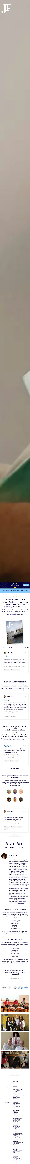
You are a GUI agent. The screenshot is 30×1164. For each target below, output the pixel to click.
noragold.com (21, 903)
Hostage (7, 699)
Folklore (7, 814)
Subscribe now (24, 590)
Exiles (6, 656)
